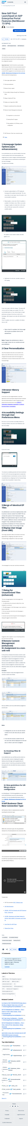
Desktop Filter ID (17, 940)
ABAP (3, 976)
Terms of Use (21, 1110)
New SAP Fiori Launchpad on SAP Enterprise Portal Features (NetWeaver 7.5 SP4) (13, 18)
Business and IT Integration (12, 988)
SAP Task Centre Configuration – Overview (12, 1018)
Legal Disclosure (21, 1114)
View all (4, 1098)
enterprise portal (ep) (6, 943)
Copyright (7, 1114)
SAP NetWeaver (21, 45)
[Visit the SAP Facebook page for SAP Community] (10, 1106)
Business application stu (7, 991)
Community (10, 2)
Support (21, 1118)
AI (14, 984)
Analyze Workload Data (7, 986)
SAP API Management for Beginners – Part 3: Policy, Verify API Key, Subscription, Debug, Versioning (13, 1024)
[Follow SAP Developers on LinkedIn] (17, 1106)
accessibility (4, 937)
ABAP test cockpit (5, 981)
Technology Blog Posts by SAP (9, 5)
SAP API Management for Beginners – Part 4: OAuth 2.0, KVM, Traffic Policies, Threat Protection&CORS (13, 1011)
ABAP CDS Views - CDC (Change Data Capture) (11, 979)
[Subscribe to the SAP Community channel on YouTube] (15, 1106)
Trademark (7, 1118)
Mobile (3, 48)
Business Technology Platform (8, 993)
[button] (3, 39)
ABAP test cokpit (15, 981)
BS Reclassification (18, 986)
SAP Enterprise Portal (12, 45)
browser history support (7, 940)
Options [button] (13, 33)
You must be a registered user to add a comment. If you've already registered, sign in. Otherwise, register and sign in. (13, 961)
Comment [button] (22, 949)
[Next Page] (15, 995)
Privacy (7, 1110)
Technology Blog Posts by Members (12, 1006)
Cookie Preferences (7, 1122)
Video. (6, 137)
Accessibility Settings (13, 937)
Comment (7, 966)
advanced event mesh (6, 984)
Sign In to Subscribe (19, 30)
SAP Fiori (4, 45)
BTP (3, 988)
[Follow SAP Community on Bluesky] (12, 1106)
